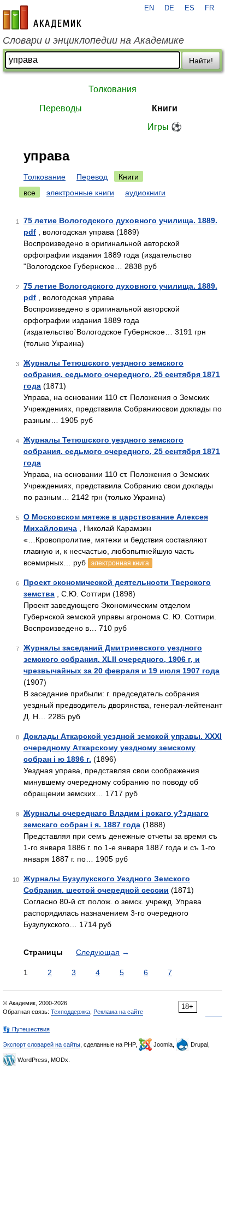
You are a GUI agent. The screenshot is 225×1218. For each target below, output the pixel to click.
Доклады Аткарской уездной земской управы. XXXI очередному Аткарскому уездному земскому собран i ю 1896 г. (122, 747)
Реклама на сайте (118, 1011)
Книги (164, 108)
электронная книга (120, 563)
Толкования (112, 89)
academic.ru (42, 17)
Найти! (201, 60)
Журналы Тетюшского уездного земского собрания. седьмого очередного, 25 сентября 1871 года (121, 374)
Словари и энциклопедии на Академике (93, 40)
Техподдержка (70, 1011)
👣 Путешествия (26, 1029)
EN (149, 8)
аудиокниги (145, 192)
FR (209, 8)
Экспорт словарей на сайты (41, 1044)
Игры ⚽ (164, 127)
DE (169, 8)
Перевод (92, 176)
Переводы (60, 108)
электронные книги (80, 192)
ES (189, 8)
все (29, 192)
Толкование (44, 176)
